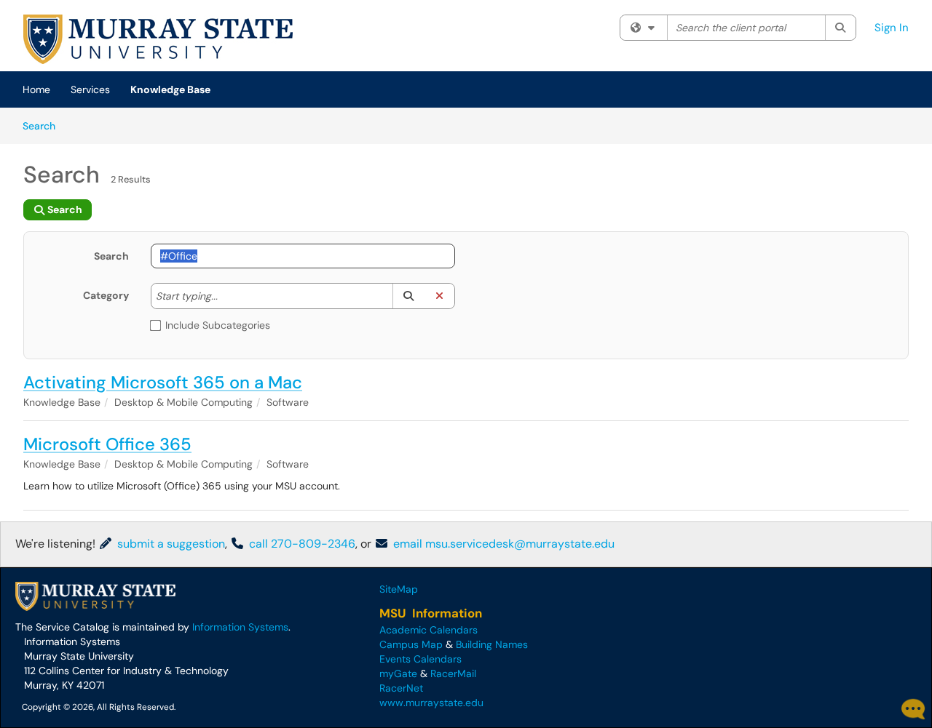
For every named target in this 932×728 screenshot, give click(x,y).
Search (44, 125)
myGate (398, 673)
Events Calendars (420, 658)
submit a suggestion (169, 543)
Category (106, 295)
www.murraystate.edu (431, 702)
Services (90, 89)
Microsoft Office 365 (107, 444)
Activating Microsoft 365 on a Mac (162, 382)
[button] (408, 296)
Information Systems (240, 626)
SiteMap (398, 589)
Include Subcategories (217, 325)
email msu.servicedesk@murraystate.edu (502, 543)
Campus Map (411, 644)
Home (36, 89)
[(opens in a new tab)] (158, 39)
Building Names (492, 644)
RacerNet (401, 688)
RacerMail (453, 673)
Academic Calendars (428, 629)
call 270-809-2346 (300, 543)
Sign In (891, 27)
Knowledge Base (170, 89)
